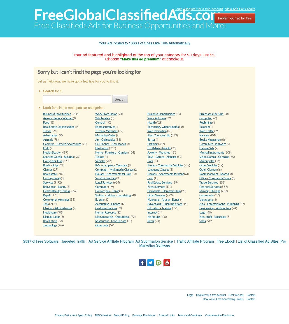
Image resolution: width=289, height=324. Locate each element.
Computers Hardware (212, 144)
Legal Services (104, 182)
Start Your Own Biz (158, 135)
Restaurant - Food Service (110, 221)
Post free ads (236, 295)
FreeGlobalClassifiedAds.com (128, 15)
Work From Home (106, 114)
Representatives (105, 127)
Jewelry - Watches (158, 152)
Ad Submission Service (154, 241)
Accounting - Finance (107, 204)
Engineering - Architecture (215, 208)
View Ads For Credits (240, 9)
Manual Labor (51, 216)
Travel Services (208, 182)
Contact (251, 295)
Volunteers (206, 199)
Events (99, 199)
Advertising (50, 135)
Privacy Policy (63, 315)
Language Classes (158, 169)
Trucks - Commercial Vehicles (165, 165)
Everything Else (52, 161)
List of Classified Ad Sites (258, 241)
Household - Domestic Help (164, 191)
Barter (151, 139)
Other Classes (208, 169)
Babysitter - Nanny (54, 186)
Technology (50, 225)
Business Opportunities (57, 114)
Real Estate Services (159, 182)
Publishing (205, 122)
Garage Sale (206, 148)
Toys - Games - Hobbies (162, 157)
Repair (47, 195)
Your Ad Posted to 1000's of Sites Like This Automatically (144, 43)
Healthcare (50, 212)
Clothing (152, 144)
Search (120, 99)
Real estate (50, 174)
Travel (47, 131)
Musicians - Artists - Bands (163, 199)
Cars (150, 161)
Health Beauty (52, 152)
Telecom (204, 127)
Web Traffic (206, 131)
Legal (202, 212)
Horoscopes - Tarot (107, 191)
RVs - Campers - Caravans (111, 165)
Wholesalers (102, 118)
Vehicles (100, 161)
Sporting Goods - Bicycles (58, 157)
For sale (204, 135)
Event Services (156, 186)
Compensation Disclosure (219, 315)
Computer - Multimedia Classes (114, 169)
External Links (166, 315)
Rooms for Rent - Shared (214, 174)
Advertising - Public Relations (164, 204)
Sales (202, 221)
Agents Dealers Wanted (58, 118)
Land (150, 178)
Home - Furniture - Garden (111, 152)
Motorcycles (206, 161)
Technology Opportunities (163, 127)
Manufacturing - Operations (112, 216)
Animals (48, 139)
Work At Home (156, 118)
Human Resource (105, 212)
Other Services (156, 195)
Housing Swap (51, 178)
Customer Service (106, 208)
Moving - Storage (209, 191)
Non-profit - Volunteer (212, 216)
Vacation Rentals (105, 178)
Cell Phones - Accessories (110, 144)
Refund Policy (121, 315)
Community (206, 195)
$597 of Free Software (40, 241)
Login (178, 9)
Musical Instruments (211, 152)
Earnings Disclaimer (144, 315)
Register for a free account (204, 9)
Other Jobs (102, 225)
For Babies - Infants (159, 148)
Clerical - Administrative (57, 208)
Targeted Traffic (73, 241)
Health (151, 122)
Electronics (102, 148)
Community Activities (56, 199)
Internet (152, 212)
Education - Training (159, 208)
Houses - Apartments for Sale (113, 174)
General (100, 122)
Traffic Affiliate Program (195, 241)
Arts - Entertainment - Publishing (219, 204)
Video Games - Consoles (214, 157)
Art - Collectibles (105, 139)
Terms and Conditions (190, 315)
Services (48, 182)
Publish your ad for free (235, 18)
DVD (46, 148)
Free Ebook (226, 241)
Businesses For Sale (211, 114)
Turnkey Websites (106, 131)
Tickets (99, 157)
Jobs (46, 204)
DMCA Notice (103, 315)
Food (46, 122)
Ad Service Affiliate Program (111, 241)
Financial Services (210, 186)
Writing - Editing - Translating (113, 195)
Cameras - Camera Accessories (62, 144)
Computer (205, 118)
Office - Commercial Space (215, 178)
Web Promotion (157, 131)
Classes (47, 169)
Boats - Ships (51, 165)
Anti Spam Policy (82, 315)
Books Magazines (210, 139)
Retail (150, 221)
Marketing (153, 216)
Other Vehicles (208, 165)
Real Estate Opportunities (58, 127)
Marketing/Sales (105, 135)
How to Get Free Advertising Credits (223, 299)
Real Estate (50, 221)
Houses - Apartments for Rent (165, 174)
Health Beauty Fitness (56, 191)
